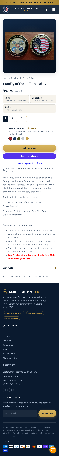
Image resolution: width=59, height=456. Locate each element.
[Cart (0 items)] (47, 9)
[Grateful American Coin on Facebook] (11, 390)
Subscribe (47, 413)
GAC (12, 441)
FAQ (5, 349)
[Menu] (53, 9)
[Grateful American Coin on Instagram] (5, 390)
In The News (9, 353)
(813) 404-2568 (10, 376)
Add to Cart (29, 148)
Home (5, 78)
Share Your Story (11, 358)
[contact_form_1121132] (52, 449)
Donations (8, 345)
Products (7, 336)
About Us (7, 340)
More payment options (29, 163)
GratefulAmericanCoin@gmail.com (20, 372)
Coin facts (8, 268)
